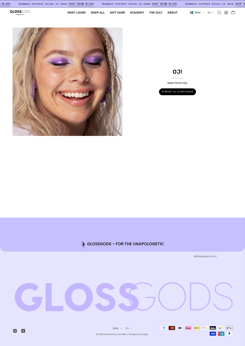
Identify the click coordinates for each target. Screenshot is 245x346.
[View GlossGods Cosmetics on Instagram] (14, 330)
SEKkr (198, 12)
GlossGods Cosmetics (116, 334)
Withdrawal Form (205, 256)
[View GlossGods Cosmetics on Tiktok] (22, 330)
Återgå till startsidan (177, 91)
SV (209, 12)
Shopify (144, 334)
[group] (122, 244)
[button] (219, 12)
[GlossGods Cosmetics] (20, 12)
